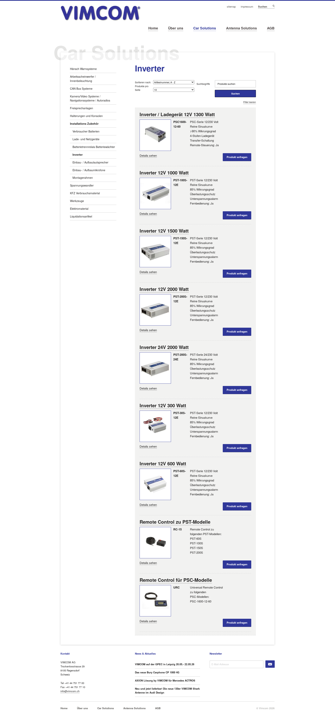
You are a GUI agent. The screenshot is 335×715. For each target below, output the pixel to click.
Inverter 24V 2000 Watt (164, 347)
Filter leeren (249, 102)
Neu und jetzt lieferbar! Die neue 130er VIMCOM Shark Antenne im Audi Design (167, 690)
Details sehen (148, 155)
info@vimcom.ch (69, 691)
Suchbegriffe (203, 83)
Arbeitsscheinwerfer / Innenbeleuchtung (83, 79)
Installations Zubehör (84, 123)
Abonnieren (270, 664)
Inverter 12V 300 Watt (163, 405)
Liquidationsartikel (81, 216)
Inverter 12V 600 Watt (163, 463)
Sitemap (231, 6)
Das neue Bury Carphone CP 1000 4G (157, 672)
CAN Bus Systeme (81, 88)
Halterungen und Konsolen (86, 116)
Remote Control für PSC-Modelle (176, 580)
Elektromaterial (79, 209)
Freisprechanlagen (81, 108)
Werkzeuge (77, 201)
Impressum (247, 6)
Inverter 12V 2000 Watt (164, 289)
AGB (271, 28)
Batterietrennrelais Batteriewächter (94, 147)
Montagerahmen (83, 178)
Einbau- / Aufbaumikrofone (89, 170)
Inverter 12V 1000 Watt (164, 172)
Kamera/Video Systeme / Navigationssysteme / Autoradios (90, 98)
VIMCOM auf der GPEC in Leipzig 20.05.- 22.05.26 (164, 664)
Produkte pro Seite (142, 87)
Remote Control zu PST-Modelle (175, 521)
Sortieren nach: (143, 82)
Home (153, 28)
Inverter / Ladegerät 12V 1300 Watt (177, 114)
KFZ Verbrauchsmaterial (85, 193)
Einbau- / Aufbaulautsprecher (90, 162)
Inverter (78, 154)
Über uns (175, 28)
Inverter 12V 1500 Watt (164, 230)
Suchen (273, 6)
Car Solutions (204, 28)
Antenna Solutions (241, 28)
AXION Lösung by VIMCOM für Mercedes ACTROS (165, 680)
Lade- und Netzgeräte (86, 139)
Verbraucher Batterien (86, 131)
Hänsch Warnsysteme (83, 69)
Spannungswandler (82, 185)
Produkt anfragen (237, 157)
